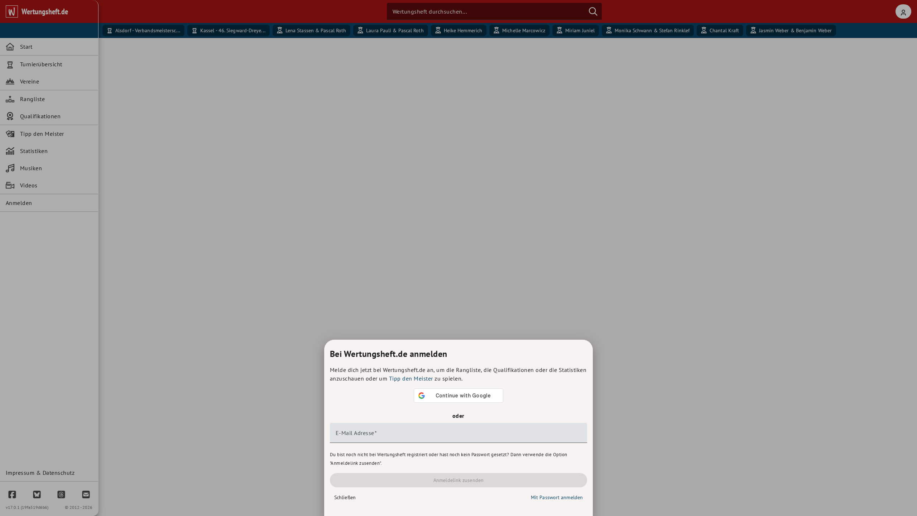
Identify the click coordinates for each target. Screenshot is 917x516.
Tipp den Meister (411, 378)
